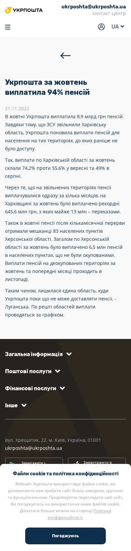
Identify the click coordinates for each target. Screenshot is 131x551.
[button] (37, 354)
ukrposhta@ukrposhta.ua (33, 448)
